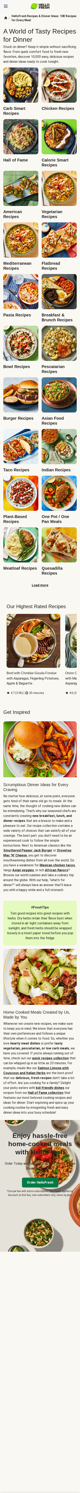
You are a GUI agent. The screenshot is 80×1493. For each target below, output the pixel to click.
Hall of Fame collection (45, 1093)
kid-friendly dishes (50, 1088)
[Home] (5, 18)
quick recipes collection (50, 1058)
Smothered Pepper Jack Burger (27, 850)
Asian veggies (23, 870)
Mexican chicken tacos (57, 865)
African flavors (56, 870)
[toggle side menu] (5, 6)
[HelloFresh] (40, 6)
